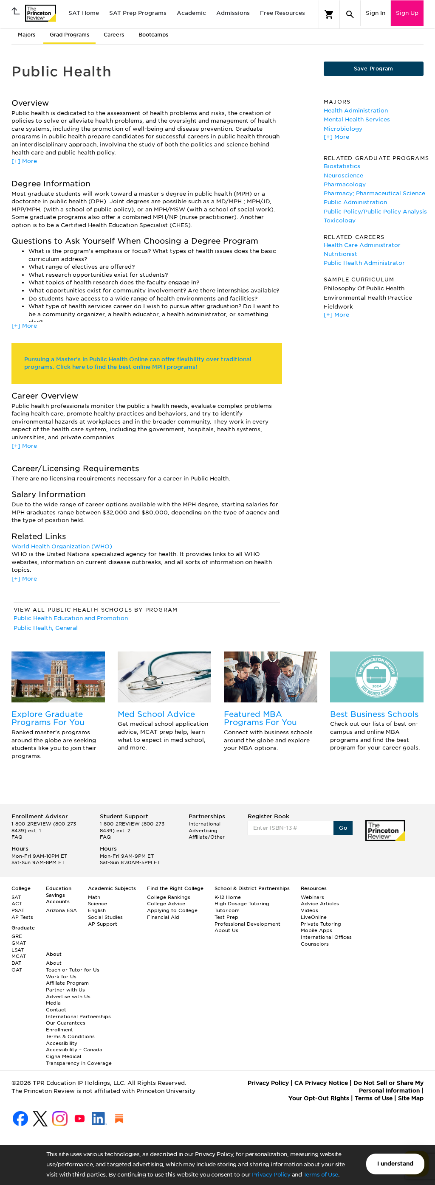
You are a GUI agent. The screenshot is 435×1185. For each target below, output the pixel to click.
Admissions (233, 13)
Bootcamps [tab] (153, 34)
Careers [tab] (114, 34)
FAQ (17, 837)
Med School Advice (156, 714)
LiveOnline (314, 917)
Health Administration (356, 110)
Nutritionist (340, 254)
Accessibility (61, 1043)
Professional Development (247, 924)
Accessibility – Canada (74, 1050)
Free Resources (282, 13)
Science (97, 904)
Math (94, 897)
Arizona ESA (61, 910)
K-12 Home (228, 897)
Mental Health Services (357, 119)
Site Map (411, 1098)
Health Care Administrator (362, 245)
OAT (16, 970)
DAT (16, 963)
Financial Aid (163, 917)
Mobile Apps (316, 930)
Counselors (315, 944)
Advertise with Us (68, 997)
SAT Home (83, 13)
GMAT (18, 943)
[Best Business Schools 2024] (377, 676)
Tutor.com (227, 910)
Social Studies (105, 917)
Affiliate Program (67, 983)
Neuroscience (343, 175)
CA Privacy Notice (321, 1083)
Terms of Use (320, 1174)
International (204, 824)
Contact (56, 1010)
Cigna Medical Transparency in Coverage (79, 1059)
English (97, 910)
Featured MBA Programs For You (260, 718)
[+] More (24, 161)
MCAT (18, 956)
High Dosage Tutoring (242, 904)
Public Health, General (46, 628)
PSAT (17, 910)
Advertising (203, 831)
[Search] (350, 14)
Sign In (375, 13)
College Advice (166, 904)
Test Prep (226, 917)
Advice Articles (320, 904)
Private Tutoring (321, 924)
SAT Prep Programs (138, 13)
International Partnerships (78, 1016)
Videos (309, 910)
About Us (226, 930)
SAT (16, 897)
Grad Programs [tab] (69, 34)
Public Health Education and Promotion (71, 618)
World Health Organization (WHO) (61, 546)
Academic (191, 13)
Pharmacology (345, 184)
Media (53, 1003)
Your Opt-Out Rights (318, 1098)
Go (343, 828)
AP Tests (22, 917)
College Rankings (168, 897)
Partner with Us (65, 990)
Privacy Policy (271, 1174)
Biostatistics (342, 166)
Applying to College (172, 910)
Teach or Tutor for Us (72, 970)
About (54, 963)
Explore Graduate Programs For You (48, 718)
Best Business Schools (374, 714)
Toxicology (340, 220)
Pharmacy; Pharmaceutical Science (374, 193)
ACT (16, 904)
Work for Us (61, 977)
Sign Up (407, 13)
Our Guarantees (65, 1023)
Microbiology (343, 129)
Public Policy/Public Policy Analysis (375, 211)
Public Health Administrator (364, 263)
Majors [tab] (26, 34)
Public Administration (355, 202)
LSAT (17, 950)
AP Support (102, 924)
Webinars (312, 897)
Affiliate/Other (207, 837)
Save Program (373, 68)
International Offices (326, 937)
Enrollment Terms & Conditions (70, 1033)
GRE (16, 936)
